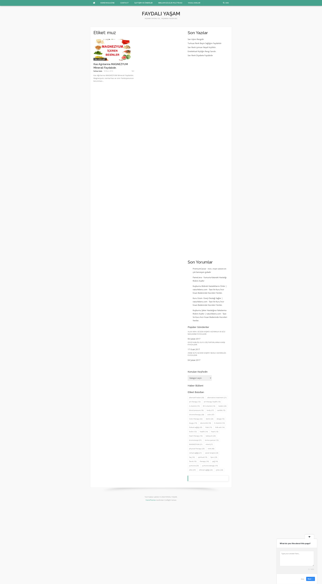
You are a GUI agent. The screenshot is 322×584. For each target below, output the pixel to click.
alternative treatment (217, 397)
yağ (215, 461)
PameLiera (197, 277)
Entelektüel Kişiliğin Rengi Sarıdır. (202, 51)
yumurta (194, 465)
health (204, 431)
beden (222, 406)
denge (220, 419)
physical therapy (197, 448)
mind (209, 444)
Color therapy (196, 419)
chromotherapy (196, 414)
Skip (302, 579)
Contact (124, 3)
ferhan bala (97, 71)
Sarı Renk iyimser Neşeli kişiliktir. (202, 47)
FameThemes (151, 500)
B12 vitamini (209, 406)
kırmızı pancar (211, 440)
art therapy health (212, 402)
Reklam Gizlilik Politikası (170, 3)
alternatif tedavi (196, 397)
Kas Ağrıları (100, 59)
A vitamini (194, 406)
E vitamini (219, 423)
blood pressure (196, 410)
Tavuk (192, 461)
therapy (204, 461)
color (210, 414)
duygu (193, 423)
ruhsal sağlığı (195, 453)
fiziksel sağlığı (195, 427)
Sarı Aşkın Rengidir (196, 39)
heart (214, 431)
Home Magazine (107, 3)
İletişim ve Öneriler (143, 3)
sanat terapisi (211, 453)
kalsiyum (211, 436)
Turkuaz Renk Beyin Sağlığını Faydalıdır (205, 43)
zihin (192, 470)
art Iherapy (194, 402)
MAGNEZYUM (195, 444)
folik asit (220, 427)
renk (211, 448)
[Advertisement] (208, 158)
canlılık (221, 410)
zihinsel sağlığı (206, 470)
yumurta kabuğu (210, 465)
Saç (192, 457)
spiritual (202, 457)
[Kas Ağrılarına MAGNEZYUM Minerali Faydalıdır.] (112, 49)
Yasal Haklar (194, 3)
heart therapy (196, 436)
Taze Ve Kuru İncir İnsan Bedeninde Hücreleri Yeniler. (210, 317)
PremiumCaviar (199, 268)
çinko (219, 470)
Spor (213, 457)
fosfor (193, 431)
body (210, 410)
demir (209, 419)
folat (208, 427)
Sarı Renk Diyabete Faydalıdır (200, 55)
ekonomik (205, 423)
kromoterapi (195, 440)
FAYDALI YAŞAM (161, 14)
